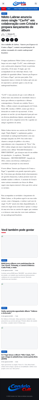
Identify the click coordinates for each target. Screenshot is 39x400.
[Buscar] (36, 3)
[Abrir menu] (3, 3)
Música (4, 13)
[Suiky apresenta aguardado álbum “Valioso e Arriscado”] (19, 294)
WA (3, 39)
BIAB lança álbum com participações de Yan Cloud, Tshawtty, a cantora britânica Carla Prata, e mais (17, 265)
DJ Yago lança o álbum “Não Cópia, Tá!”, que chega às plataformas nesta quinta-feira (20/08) (19, 357)
